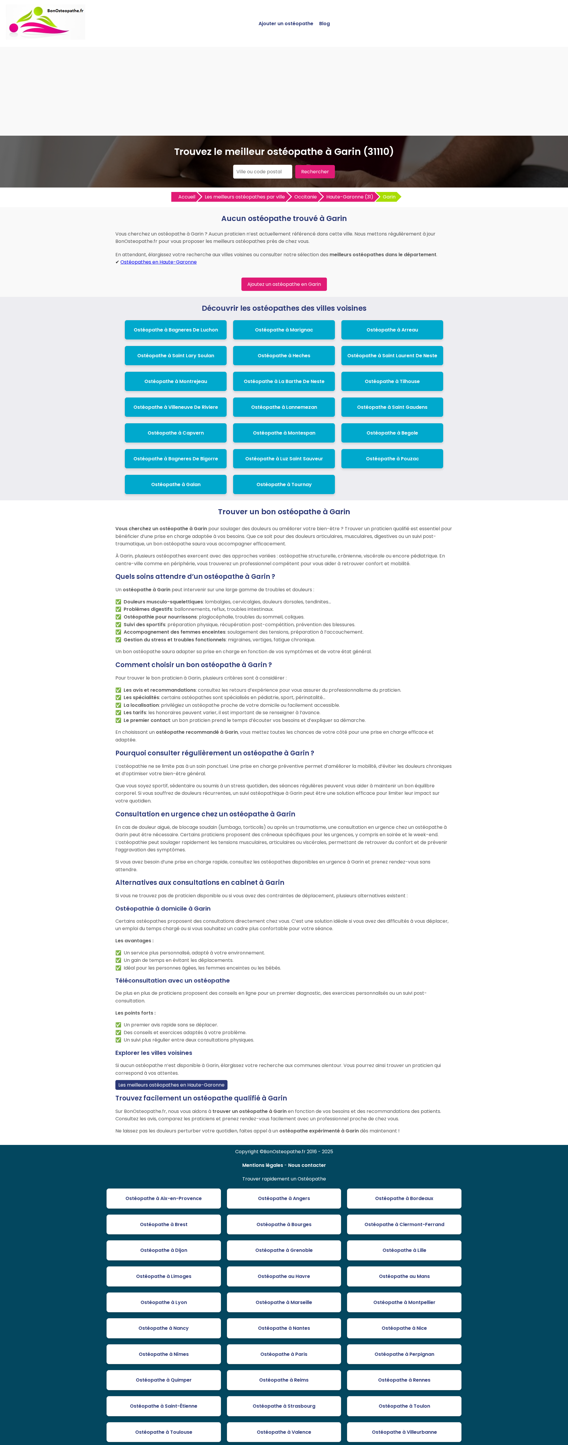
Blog (324, 23)
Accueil (186, 196)
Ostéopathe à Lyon (164, 1302)
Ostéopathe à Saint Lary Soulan (175, 355)
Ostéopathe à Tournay (284, 484)
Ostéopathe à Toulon (404, 1406)
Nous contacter (307, 1165)
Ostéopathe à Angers (284, 1198)
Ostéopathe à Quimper (164, 1380)
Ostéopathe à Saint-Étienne (163, 1406)
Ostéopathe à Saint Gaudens (392, 407)
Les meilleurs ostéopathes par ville (245, 196)
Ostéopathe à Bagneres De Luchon (176, 329)
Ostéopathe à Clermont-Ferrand (404, 1224)
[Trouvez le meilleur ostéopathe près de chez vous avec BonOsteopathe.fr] (45, 37)
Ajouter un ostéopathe (286, 23)
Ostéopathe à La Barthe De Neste (284, 381)
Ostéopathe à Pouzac (392, 458)
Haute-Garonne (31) (349, 196)
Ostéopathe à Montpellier (404, 1302)
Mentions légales (262, 1165)
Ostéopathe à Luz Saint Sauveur (284, 458)
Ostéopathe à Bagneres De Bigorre (175, 458)
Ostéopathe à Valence (284, 1432)
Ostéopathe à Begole (392, 433)
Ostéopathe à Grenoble (284, 1250)
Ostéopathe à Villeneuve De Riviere (175, 407)
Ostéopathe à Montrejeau (175, 381)
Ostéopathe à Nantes (284, 1328)
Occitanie (305, 196)
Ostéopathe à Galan (176, 484)
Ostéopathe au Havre (284, 1276)
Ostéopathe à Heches (284, 355)
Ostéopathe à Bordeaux (404, 1198)
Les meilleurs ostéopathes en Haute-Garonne (171, 1085)
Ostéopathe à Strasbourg (284, 1406)
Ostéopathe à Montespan (284, 433)
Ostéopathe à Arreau (392, 329)
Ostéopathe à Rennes (404, 1380)
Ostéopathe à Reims (284, 1380)
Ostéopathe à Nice (404, 1328)
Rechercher (315, 171)
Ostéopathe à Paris (283, 1354)
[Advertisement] (284, 91)
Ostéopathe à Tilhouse (392, 381)
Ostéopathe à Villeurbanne (404, 1432)
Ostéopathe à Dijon (163, 1250)
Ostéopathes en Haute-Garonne (158, 262)
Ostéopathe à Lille (404, 1250)
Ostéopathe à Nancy (163, 1328)
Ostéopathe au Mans (404, 1276)
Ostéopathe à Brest (164, 1224)
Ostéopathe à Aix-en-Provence (163, 1198)
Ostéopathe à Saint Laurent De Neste (392, 355)
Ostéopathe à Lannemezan (284, 407)
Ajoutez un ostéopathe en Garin (284, 284)
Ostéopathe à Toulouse (163, 1432)
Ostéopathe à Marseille (284, 1302)
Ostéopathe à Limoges (163, 1276)
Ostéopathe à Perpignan (404, 1354)
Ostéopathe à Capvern (176, 433)
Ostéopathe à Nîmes (164, 1354)
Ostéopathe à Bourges (284, 1224)
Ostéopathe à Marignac (284, 329)
